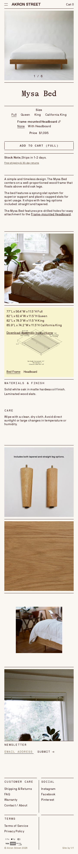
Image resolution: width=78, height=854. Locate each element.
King (37, 114)
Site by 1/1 (68, 848)
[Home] (26, 5)
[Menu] (5, 4)
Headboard (30, 371)
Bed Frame (13, 371)
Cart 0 (70, 4)
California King (56, 114)
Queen (25, 114)
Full (13, 114)
